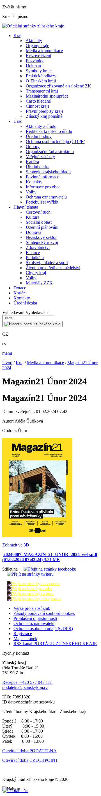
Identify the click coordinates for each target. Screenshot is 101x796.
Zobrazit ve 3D (15, 545)
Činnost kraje (37, 106)
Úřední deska (37, 166)
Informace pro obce (43, 186)
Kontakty (34, 181)
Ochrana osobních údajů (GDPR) (55, 141)
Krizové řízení (38, 55)
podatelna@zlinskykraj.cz (25, 687)
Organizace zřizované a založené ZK (58, 86)
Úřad (17, 121)
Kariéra (32, 161)
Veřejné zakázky (40, 156)
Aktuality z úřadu (41, 126)
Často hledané (38, 101)
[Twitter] (28, 574)
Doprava (33, 232)
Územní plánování (42, 227)
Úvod (7, 362)
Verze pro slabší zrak (31, 608)
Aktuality (34, 40)
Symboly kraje (39, 70)
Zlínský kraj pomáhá (44, 116)
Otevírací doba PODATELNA (29, 750)
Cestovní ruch (38, 212)
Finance (33, 252)
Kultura (32, 217)
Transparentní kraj (42, 91)
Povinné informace (42, 176)
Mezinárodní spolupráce (47, 96)
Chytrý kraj (36, 272)
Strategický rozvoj (42, 242)
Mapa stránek (25, 638)
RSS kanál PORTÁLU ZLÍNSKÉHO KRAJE (55, 643)
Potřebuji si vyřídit (42, 202)
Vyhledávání (13, 312)
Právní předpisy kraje (44, 111)
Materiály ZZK (39, 282)
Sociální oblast (39, 222)
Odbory (33, 146)
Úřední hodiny (39, 136)
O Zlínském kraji (41, 81)
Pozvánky (34, 60)
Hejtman (33, 65)
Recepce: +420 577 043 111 (27, 682)
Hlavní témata (25, 207)
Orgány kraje (37, 45)
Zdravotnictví (38, 247)
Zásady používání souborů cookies (44, 613)
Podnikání (35, 257)
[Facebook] (47, 569)
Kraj (17, 35)
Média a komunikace (44, 50)
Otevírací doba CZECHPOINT (30, 760)
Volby (31, 192)
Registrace (22, 633)
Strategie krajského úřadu (48, 171)
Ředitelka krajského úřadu (49, 131)
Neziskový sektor (41, 237)
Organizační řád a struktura (50, 151)
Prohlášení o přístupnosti (35, 618)
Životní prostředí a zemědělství (53, 267)
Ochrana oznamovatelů (46, 197)
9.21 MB (49, 557)
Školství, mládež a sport (47, 262)
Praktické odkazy (41, 75)
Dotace (19, 287)
